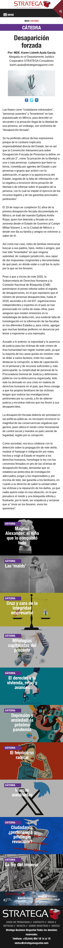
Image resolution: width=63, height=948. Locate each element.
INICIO (27, 21)
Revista (21, 925)
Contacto (39, 922)
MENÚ (10, 14)
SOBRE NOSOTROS (38, 925)
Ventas (55, 925)
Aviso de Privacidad (18, 922)
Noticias (8, 925)
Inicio (51, 922)
